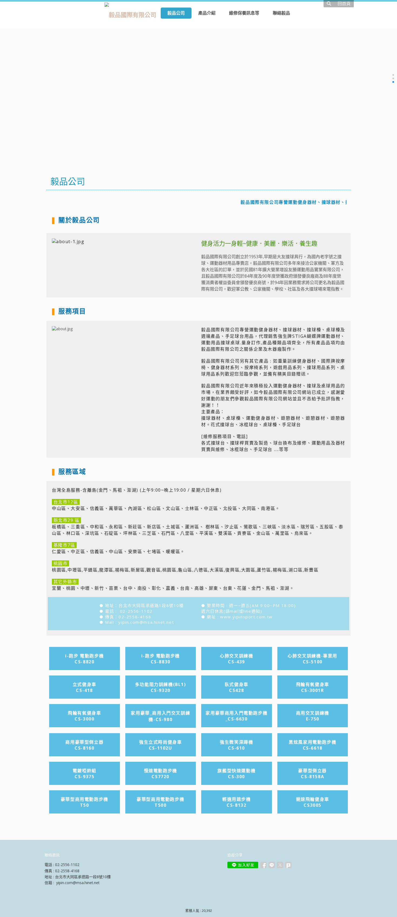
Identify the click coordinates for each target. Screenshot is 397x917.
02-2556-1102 (136, 611)
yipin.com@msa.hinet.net (146, 622)
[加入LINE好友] (242, 865)
